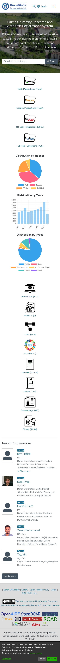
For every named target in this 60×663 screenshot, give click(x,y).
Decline (42, 658)
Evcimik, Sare (25, 506)
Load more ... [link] (10, 576)
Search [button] (52, 61)
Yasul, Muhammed (28, 530)
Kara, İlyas (23, 482)
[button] (14, 6)
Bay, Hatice (24, 454)
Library (24, 589)
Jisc (35, 593)
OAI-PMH (27, 593)
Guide (53, 589)
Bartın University (11, 589)
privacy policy (36, 653)
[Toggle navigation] (54, 6)
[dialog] (30, 652)
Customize (6, 658)
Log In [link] (44, 6)
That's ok (52, 658)
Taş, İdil (21, 554)
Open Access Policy (39, 589)
